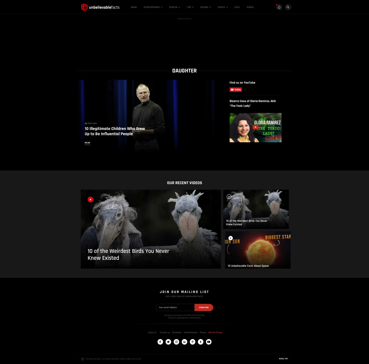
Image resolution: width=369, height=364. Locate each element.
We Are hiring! (215, 332)
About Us (152, 332)
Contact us (165, 332)
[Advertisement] (184, 40)
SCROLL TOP (283, 359)
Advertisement (191, 332)
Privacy (203, 332)
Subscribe (204, 307)
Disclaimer (177, 332)
